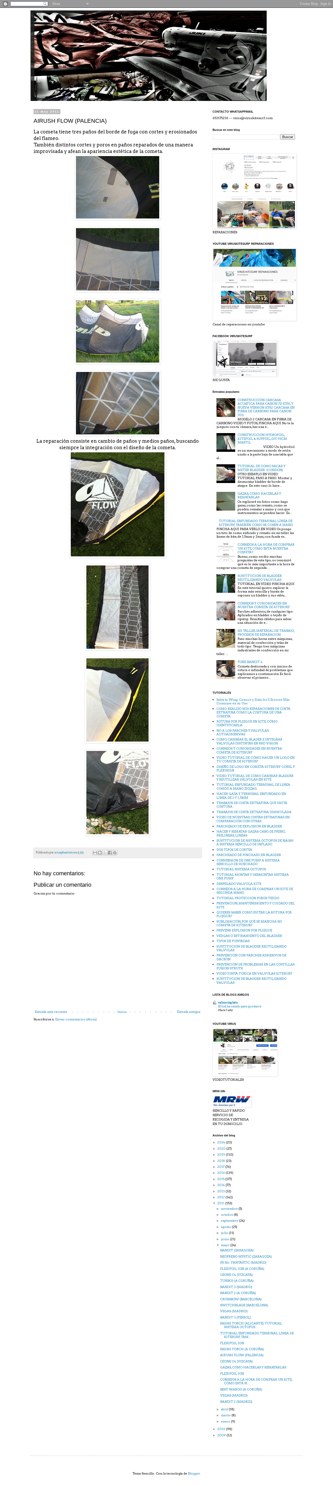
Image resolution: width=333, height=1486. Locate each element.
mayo (225, 1245)
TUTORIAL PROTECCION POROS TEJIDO (247, 898)
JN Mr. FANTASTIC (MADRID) (243, 1262)
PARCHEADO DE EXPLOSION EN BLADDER (249, 826)
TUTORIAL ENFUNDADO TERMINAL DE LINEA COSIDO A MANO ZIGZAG (253, 786)
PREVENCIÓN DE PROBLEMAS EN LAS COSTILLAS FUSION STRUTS (255, 966)
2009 (222, 1435)
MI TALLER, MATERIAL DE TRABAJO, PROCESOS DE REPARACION (266, 632)
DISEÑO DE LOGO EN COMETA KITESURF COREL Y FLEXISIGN (255, 768)
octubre (227, 1215)
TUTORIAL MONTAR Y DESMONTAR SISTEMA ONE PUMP (252, 876)
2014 (221, 1185)
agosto (226, 1227)
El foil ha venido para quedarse (239, 1006)
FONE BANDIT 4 (250, 662)
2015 (221, 1179)
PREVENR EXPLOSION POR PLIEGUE (244, 930)
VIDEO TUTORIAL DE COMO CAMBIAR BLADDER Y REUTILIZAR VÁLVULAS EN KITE (254, 777)
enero (226, 1421)
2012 (221, 1197)
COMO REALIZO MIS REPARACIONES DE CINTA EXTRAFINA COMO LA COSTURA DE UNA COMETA (253, 712)
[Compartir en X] (104, 852)
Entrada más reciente (51, 1012)
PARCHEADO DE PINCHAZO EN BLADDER (248, 855)
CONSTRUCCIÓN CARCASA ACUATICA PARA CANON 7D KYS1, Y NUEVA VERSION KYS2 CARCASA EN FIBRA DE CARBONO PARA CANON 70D (266, 407)
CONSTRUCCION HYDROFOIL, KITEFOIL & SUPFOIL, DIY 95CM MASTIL (262, 438)
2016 (221, 1173)
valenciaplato (228, 1002)
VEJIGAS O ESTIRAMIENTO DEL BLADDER (249, 936)
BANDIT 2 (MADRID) (236, 1402)
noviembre (230, 1209)
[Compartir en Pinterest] (114, 852)
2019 (221, 1154)
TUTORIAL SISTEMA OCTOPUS (241, 869)
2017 (221, 1167)
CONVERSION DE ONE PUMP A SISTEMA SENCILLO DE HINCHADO (248, 862)
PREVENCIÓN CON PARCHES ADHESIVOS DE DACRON (251, 957)
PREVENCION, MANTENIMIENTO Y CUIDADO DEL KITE (255, 905)
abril (225, 1409)
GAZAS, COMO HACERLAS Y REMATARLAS (259, 495)
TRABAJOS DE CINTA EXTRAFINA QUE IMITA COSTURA (251, 804)
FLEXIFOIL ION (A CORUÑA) (242, 1269)
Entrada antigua (188, 1012)
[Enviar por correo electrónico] (95, 852)
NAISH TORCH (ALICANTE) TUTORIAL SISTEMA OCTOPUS (251, 1325)
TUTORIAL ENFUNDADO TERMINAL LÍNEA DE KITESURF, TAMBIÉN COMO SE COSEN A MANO (256, 522)
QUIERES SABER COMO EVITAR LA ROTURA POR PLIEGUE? (254, 914)
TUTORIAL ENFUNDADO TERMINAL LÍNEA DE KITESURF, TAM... (257, 1335)
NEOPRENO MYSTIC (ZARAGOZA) (246, 1256)
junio (225, 1239)
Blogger (194, 1473)
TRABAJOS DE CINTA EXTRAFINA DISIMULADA (253, 812)
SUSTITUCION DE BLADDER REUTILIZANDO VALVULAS (260, 577)
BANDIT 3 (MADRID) (236, 1287)
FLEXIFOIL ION (232, 1343)
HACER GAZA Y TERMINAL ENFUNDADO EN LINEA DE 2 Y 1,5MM (251, 795)
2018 (221, 1161)
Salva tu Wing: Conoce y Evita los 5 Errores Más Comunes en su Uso (253, 701)
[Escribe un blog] (100, 852)
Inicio (122, 1012)
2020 (221, 1148)
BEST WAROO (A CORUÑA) (241, 1389)
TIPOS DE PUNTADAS (232, 941)
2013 (221, 1191)
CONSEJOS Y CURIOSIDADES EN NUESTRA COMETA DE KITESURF (264, 605)
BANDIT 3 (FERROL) (235, 1317)
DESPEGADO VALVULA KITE (238, 884)
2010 (221, 1429)
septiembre (230, 1221)
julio (225, 1233)
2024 (221, 1142)
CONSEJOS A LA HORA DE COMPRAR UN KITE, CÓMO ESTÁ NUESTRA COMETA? (266, 548)
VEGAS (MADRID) (234, 1311)
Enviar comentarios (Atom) (76, 1019)
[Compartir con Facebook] (109, 852)
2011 (221, 1203)
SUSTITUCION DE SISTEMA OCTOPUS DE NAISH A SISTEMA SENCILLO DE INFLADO (254, 842)
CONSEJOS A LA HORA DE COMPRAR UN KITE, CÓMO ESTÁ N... (256, 1381)
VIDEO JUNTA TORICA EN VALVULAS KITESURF (254, 973)
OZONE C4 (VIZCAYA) (236, 1275)
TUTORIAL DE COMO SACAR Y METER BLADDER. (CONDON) (261, 468)
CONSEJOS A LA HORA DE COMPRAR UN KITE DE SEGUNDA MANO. (254, 891)
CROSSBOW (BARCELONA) (241, 1299)
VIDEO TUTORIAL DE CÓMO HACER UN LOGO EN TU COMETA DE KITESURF (255, 759)
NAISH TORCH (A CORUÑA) (242, 1349)
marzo (226, 1415)
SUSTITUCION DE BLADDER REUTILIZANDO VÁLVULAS (251, 948)
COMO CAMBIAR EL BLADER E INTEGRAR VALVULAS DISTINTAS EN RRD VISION (249, 741)
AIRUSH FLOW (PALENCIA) (242, 1355)
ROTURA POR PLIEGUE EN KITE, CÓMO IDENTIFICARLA (246, 723)
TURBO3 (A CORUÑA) (237, 1281)
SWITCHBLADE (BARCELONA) (244, 1305)
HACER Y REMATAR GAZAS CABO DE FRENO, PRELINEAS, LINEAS (250, 833)
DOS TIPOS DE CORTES (234, 850)
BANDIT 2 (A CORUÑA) (238, 1293)
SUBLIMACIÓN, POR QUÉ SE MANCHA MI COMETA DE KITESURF (249, 923)
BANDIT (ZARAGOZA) (237, 1250)
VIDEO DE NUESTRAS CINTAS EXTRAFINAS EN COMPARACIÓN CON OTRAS (253, 819)
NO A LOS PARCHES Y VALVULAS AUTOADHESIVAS (242, 732)
